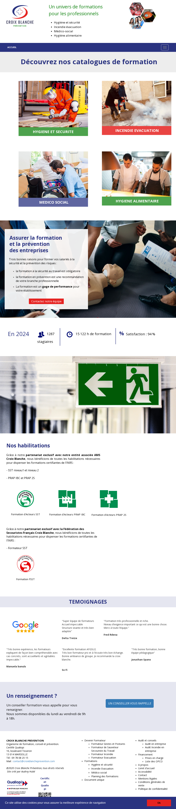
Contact (142, 775)
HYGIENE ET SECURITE (53, 131)
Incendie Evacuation (102, 768)
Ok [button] (159, 802)
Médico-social (99, 772)
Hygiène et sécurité (102, 764)
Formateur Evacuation (103, 757)
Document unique (94, 779)
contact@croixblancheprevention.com (33, 761)
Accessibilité (145, 771)
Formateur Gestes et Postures (108, 743)
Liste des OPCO (154, 761)
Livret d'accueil (146, 768)
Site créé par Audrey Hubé (21, 771)
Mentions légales (147, 778)
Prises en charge (154, 758)
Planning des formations (104, 776)
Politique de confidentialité (153, 788)
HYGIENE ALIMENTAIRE (137, 200)
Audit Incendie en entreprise (154, 749)
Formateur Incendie (102, 754)
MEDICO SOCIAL (53, 202)
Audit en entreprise (155, 743)
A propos (143, 764)
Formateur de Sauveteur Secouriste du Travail (104, 749)
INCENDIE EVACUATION (137, 130)
